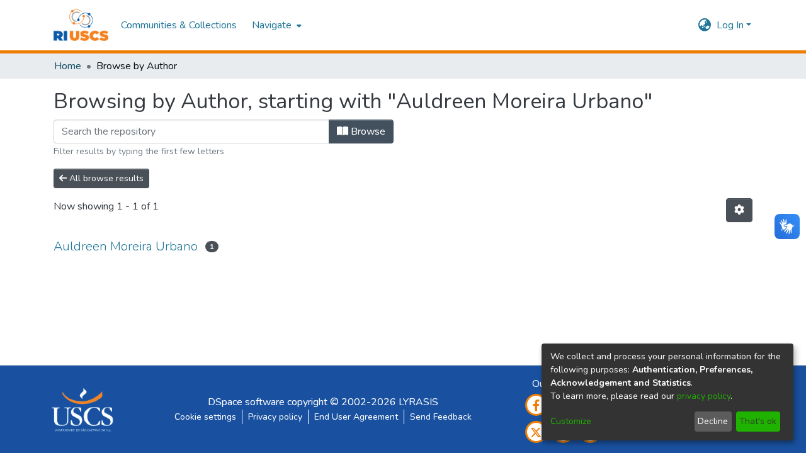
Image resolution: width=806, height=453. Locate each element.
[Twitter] (536, 432)
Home (67, 66)
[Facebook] (536, 405)
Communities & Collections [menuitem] (179, 25)
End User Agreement (356, 417)
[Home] (81, 25)
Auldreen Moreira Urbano (126, 246)
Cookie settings (205, 417)
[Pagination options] (739, 210)
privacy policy (703, 396)
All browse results (105, 178)
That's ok (757, 421)
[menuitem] (275, 25)
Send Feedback (441, 417)
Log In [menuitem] (730, 25)
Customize (570, 421)
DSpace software (246, 402)
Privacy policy (275, 417)
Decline (713, 421)
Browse (366, 131)
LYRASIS (418, 402)
